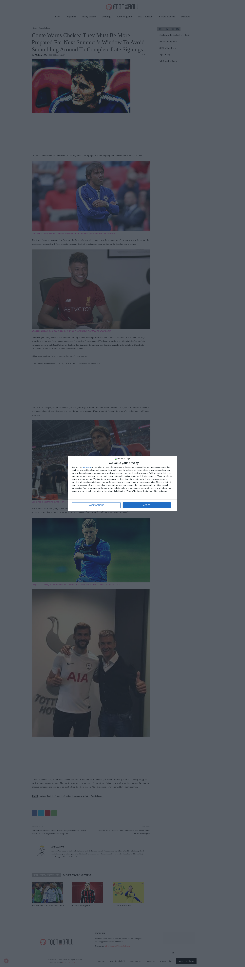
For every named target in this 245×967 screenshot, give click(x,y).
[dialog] (122, 483)
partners (87, 467)
